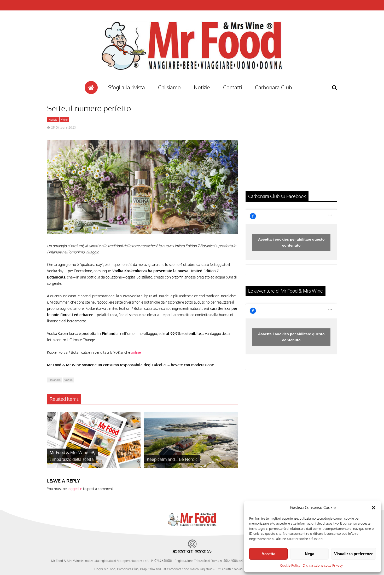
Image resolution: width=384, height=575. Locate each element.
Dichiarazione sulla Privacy (323, 565)
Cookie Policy (290, 565)
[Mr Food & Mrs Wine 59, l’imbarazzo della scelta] (94, 466)
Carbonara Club (273, 87)
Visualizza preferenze (353, 553)
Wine (64, 119)
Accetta (268, 553)
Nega (309, 553)
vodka (69, 380)
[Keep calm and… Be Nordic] (191, 466)
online (136, 352)
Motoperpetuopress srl (132, 561)
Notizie (202, 87)
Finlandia (55, 380)
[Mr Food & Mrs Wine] (192, 79)
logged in (74, 488)
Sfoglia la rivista (126, 87)
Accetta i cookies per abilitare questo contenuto (291, 242)
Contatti (232, 87)
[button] (373, 507)
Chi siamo (169, 87)
